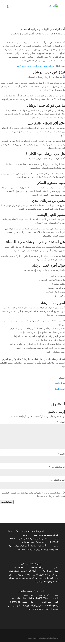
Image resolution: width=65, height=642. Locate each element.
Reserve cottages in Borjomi (30, 531)
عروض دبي (44, 594)
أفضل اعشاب (28, 33)
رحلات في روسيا (23, 574)
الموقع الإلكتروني (57, 479)
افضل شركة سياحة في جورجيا (29, 578)
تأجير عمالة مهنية (21, 545)
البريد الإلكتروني (57, 466)
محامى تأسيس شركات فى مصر (33, 538)
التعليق (61, 422)
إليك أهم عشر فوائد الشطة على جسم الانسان (35, 66)
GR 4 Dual (48, 570)
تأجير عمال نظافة (38, 545)
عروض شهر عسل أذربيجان (30, 549)
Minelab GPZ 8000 (38, 598)
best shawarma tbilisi (39, 609)
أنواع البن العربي (28, 570)
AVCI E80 (46, 601)
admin (54, 33)
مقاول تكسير (27, 601)
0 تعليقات (15, 33)
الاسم (61, 453)
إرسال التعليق (6, 502)
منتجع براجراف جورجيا (33, 605)
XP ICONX (53, 542)
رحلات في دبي (36, 567)
